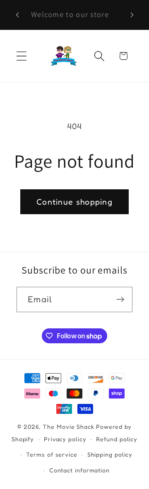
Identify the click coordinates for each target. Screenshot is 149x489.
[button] (21, 56)
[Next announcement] (132, 15)
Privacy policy (65, 439)
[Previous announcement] (17, 15)
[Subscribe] (120, 299)
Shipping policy (110, 454)
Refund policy (116, 439)
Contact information (79, 470)
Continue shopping (74, 202)
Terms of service (51, 454)
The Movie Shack (68, 426)
